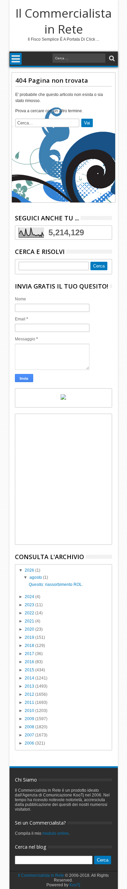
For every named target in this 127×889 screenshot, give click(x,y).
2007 (30, 735)
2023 (30, 604)
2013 (30, 686)
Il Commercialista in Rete (64, 21)
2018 (30, 645)
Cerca (111, 58)
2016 (30, 661)
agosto (36, 577)
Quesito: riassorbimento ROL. (56, 584)
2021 (30, 621)
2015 (30, 670)
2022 (30, 613)
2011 (30, 702)
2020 (30, 629)
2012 (30, 694)
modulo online (55, 833)
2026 (30, 570)
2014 (30, 678)
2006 (30, 743)
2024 (30, 596)
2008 (30, 727)
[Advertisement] (63, 479)
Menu (16, 59)
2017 (30, 653)
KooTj (74, 885)
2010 (30, 710)
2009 (30, 718)
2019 (30, 637)
